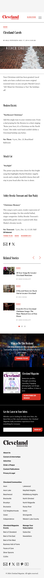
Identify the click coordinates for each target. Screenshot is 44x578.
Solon (25, 511)
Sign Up (37, 430)
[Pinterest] (22, 564)
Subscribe (31, 17)
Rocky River (27, 507)
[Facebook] (9, 564)
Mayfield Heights (29, 490)
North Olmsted (28, 498)
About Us (6, 453)
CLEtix (5, 557)
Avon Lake (7, 490)
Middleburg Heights (30, 494)
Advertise (7, 461)
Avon (5, 486)
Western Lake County (31, 519)
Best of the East (9, 536)
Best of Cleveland (9, 532)
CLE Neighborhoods (11, 511)
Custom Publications (11, 469)
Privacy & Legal (9, 473)
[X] (13, 564)
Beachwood (7, 494)
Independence (8, 519)
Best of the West (9, 540)
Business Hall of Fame (11, 544)
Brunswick (7, 507)
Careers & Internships (11, 457)
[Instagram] (17, 564)
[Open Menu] (40, 17)
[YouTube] (27, 564)
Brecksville (7, 498)
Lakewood (27, 486)
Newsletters (27, 536)
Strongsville (27, 515)
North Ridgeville (29, 503)
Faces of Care (8, 548)
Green (5, 515)
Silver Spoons (8, 552)
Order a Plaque (9, 465)
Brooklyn (6, 503)
